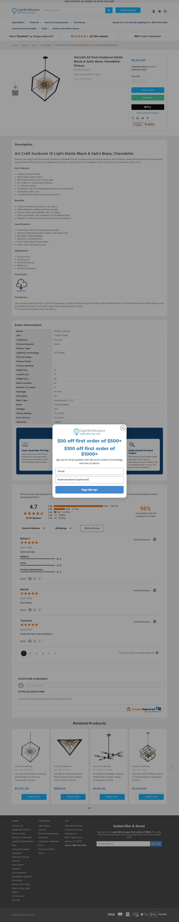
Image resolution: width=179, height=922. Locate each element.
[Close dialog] (123, 427)
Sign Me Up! (89, 490)
